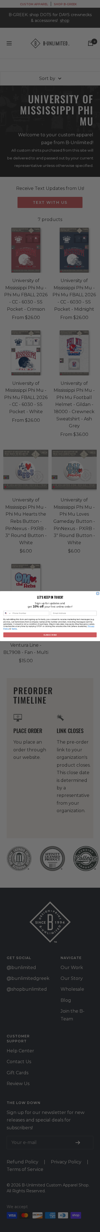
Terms (14, 629)
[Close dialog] (97, 593)
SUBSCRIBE (50, 634)
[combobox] (7, 613)
